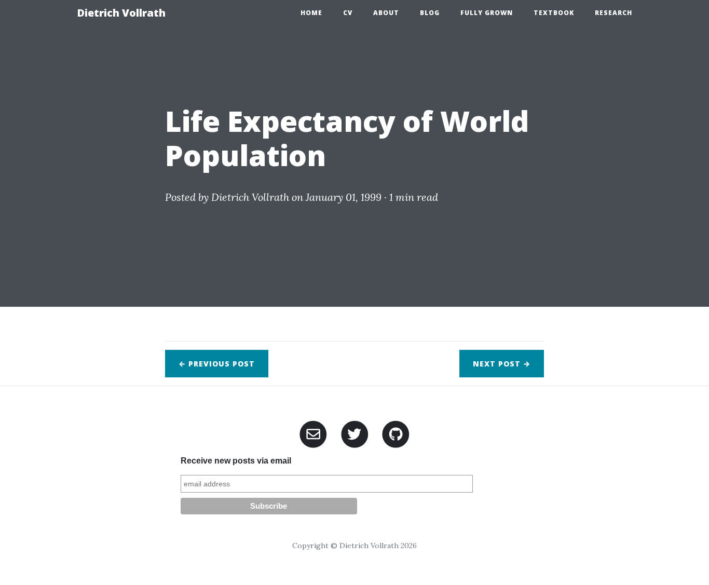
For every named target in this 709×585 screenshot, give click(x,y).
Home (311, 12)
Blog (430, 12)
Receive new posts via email (236, 460)
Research (613, 12)
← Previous (217, 364)
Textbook (554, 12)
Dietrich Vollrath (121, 13)
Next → (501, 364)
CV (347, 12)
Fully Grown (486, 12)
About (386, 12)
